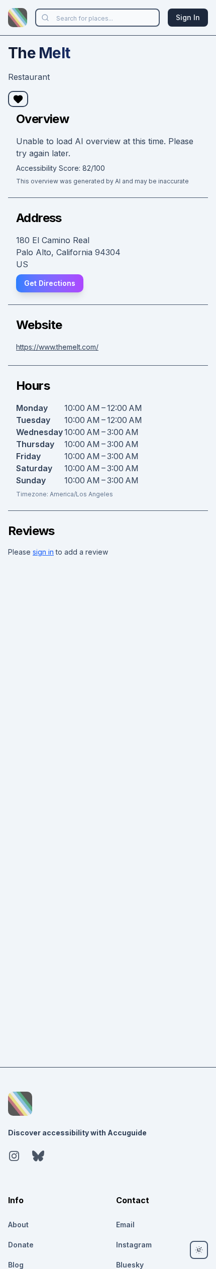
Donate (21, 1244)
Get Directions (49, 283)
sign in (43, 552)
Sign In (188, 17)
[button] (18, 99)
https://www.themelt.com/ (57, 347)
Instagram (134, 1244)
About (18, 1224)
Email (125, 1224)
